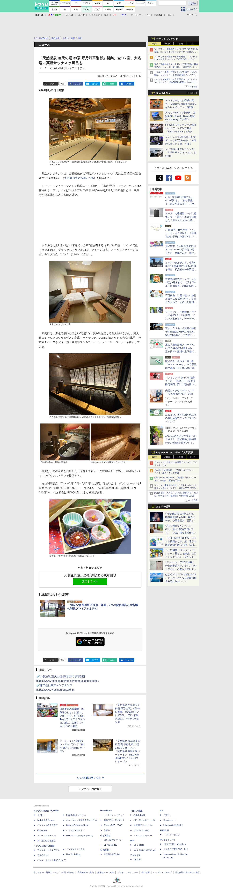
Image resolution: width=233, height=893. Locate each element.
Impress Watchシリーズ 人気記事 (174, 452)
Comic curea (169, 820)
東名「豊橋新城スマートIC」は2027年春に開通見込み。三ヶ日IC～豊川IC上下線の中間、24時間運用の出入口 (176, 67)
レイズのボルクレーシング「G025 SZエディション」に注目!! (180, 152)
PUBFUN (164, 830)
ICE (161, 811)
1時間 (154, 43)
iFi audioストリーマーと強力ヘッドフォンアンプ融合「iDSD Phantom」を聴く (180, 128)
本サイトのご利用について (45, 872)
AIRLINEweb (139, 815)
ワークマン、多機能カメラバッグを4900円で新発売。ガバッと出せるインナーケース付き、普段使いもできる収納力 (176, 52)
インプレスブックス (75, 849)
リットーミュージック (114, 815)
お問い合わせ (68, 872)
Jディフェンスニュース (144, 820)
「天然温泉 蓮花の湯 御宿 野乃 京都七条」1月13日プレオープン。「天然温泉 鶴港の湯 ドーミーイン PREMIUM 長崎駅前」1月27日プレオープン (127, 751)
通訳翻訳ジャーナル (143, 825)
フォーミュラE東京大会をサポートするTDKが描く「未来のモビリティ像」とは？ (180, 140)
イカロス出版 (136, 811)
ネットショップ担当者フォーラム (81, 820)
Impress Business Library (78, 825)
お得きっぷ (94, 15)
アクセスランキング (167, 39)
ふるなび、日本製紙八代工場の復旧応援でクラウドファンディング (180, 418)
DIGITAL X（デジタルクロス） (80, 835)
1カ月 (192, 43)
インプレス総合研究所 (47, 825)
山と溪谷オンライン (113, 840)
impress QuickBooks (172, 825)
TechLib (137, 859)
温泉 (106, 15)
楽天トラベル (90, 581)
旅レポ (81, 15)
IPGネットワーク (168, 840)
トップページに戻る (90, 789)
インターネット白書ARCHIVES (51, 860)
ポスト (53, 84)
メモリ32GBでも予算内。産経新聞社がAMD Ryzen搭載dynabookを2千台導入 (180, 116)
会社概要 (145, 872)
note (112, 84)
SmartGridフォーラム (76, 815)
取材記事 (69, 15)
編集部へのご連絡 (105, 872)
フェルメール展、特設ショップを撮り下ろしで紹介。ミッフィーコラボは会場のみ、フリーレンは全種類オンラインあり (175, 75)
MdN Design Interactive (144, 850)
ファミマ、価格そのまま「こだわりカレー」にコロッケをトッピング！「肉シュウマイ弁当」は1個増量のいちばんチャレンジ (175, 488)
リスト (63, 84)
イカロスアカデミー (143, 835)
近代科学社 (105, 850)
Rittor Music (106, 811)
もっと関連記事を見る (88, 777)
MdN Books (139, 845)
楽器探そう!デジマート (114, 820)
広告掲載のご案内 (85, 872)
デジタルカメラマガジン (48, 850)
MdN (132, 840)
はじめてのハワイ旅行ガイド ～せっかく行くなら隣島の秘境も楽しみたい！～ (180, 578)
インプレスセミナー (75, 830)
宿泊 (169, 15)
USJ (148, 15)
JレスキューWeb (141, 830)
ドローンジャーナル (46, 835)
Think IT (41, 815)
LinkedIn (129, 84)
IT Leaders (42, 830)
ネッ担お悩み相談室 (46, 840)
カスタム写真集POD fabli (175, 849)
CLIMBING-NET (111, 845)
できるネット (43, 855)
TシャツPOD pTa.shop (174, 844)
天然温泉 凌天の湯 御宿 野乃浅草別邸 (90, 575)
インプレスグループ (162, 872)
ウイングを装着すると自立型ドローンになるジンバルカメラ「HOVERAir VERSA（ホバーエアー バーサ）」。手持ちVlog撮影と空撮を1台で (176, 82)
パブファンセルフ (171, 834)
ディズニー (136, 15)
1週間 (180, 43)
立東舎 (107, 830)
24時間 (167, 43)
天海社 (166, 815)
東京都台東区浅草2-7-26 (79, 178)
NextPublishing (73, 854)
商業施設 (158, 15)
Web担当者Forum (45, 820)
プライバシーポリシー (127, 872)
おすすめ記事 (163, 506)
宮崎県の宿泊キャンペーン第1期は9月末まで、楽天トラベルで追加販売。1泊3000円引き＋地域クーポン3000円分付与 (181, 286)
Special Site (163, 93)
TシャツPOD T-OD (113, 825)
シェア (78, 84)
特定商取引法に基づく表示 (187, 872)
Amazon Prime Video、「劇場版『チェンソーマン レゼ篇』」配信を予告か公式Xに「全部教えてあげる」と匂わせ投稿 (175, 480)
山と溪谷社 (105, 835)
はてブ (95, 84)
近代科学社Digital (112, 854)
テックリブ (135, 855)
